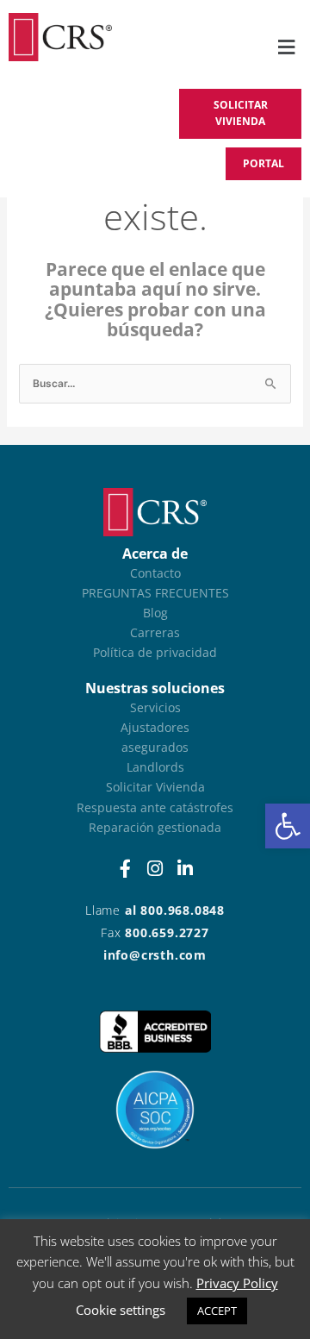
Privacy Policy (237, 1283)
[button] (287, 826)
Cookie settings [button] (120, 1309)
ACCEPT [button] (217, 1310)
